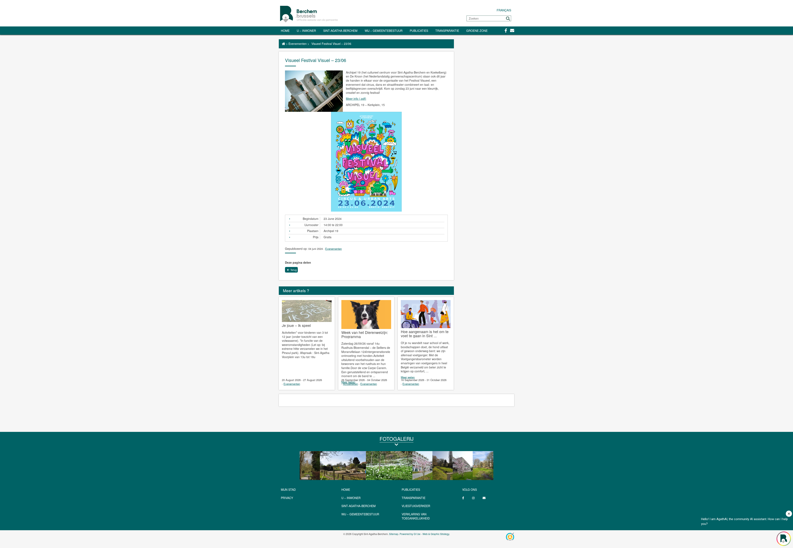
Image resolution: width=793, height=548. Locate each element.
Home (285, 31)
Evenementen (297, 44)
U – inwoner (306, 31)
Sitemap (393, 534)
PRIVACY (287, 498)
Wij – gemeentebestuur (383, 31)
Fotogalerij (396, 438)
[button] (508, 18)
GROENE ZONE (477, 31)
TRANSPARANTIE (447, 31)
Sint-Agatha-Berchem (340, 31)
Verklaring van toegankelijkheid (416, 516)
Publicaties (419, 31)
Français (504, 10)
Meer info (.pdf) (356, 98)
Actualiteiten (350, 384)
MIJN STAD (288, 489)
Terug (293, 270)
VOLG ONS (469, 489)
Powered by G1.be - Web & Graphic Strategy (424, 534)
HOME (345, 489)
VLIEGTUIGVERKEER (416, 506)
